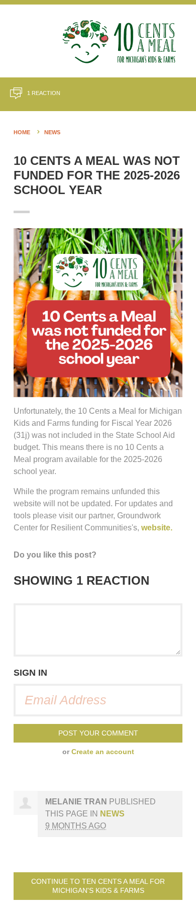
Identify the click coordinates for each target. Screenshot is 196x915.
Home (22, 132)
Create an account (102, 752)
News (52, 132)
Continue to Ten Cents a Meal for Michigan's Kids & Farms (98, 885)
